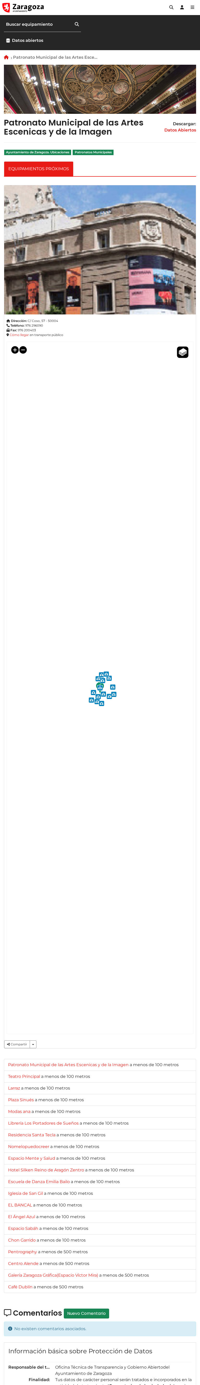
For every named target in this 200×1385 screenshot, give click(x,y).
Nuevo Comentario (86, 1313)
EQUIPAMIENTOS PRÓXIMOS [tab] (38, 168)
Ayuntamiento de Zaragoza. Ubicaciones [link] (37, 152)
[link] (69, 1064)
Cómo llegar (19, 335)
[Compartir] (33, 1044)
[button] (171, 7)
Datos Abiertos (180, 130)
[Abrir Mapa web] (192, 7)
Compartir (18, 1044)
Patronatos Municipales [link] (93, 152)
